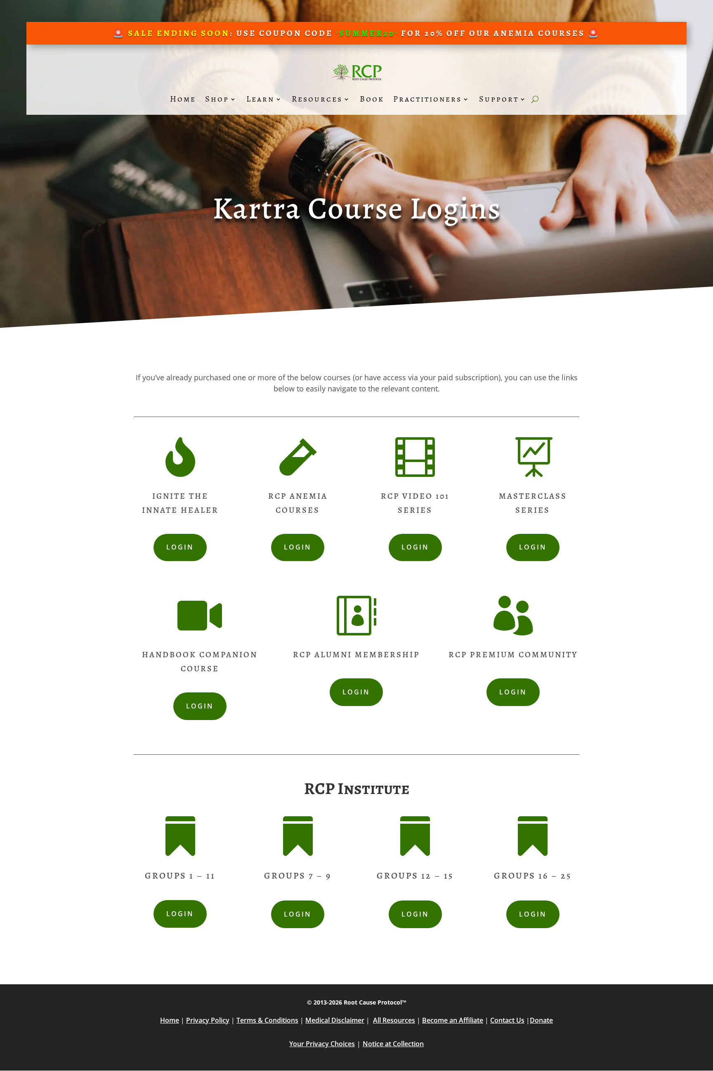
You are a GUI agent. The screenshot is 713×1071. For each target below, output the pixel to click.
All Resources (394, 1020)
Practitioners (427, 98)
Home (183, 98)
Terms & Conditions (267, 1020)
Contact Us (507, 1020)
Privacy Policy (207, 1020)
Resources (317, 98)
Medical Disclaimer (334, 1020)
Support (499, 98)
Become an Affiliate (452, 1020)
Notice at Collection (393, 1043)
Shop (217, 98)
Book (372, 98)
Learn (260, 98)
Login (180, 547)
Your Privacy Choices (322, 1043)
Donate (541, 1020)
